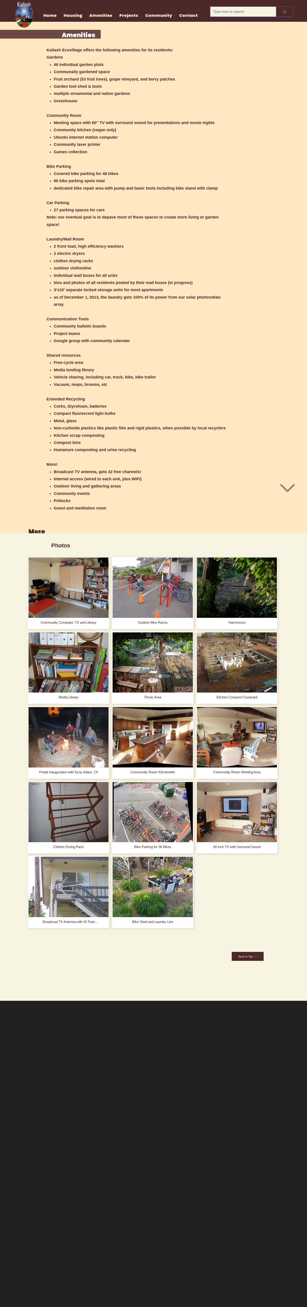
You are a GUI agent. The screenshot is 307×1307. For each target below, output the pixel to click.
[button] (129, 15)
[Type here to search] (284, 12)
